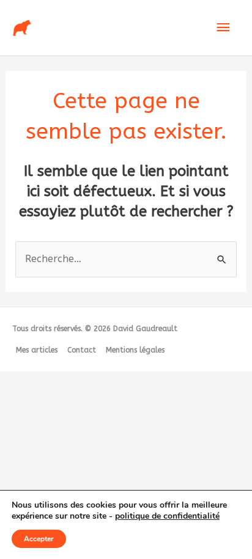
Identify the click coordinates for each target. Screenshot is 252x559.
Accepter (39, 539)
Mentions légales (135, 350)
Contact (81, 350)
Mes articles (36, 350)
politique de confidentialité (167, 516)
